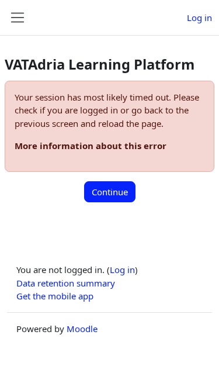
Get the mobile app (54, 296)
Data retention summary (65, 283)
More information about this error (90, 145)
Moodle (82, 328)
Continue (110, 192)
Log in (199, 17)
